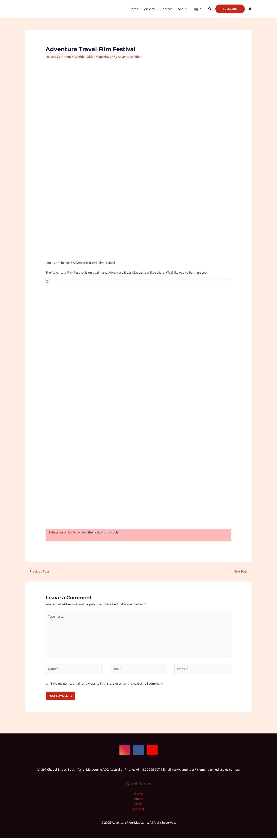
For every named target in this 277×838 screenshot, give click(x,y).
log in (72, 532)
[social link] (124, 750)
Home (133, 9)
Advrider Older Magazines (92, 57)
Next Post (242, 571)
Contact (166, 9)
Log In (197, 9)
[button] (210, 8)
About (182, 9)
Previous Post (37, 571)
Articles (149, 9)
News (138, 804)
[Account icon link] (250, 8)
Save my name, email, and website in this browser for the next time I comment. (107, 683)
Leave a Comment (58, 57)
